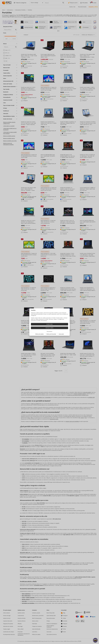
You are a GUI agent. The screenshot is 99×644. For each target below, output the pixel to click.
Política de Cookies (39, 334)
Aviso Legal (61, 334)
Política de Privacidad (51, 334)
